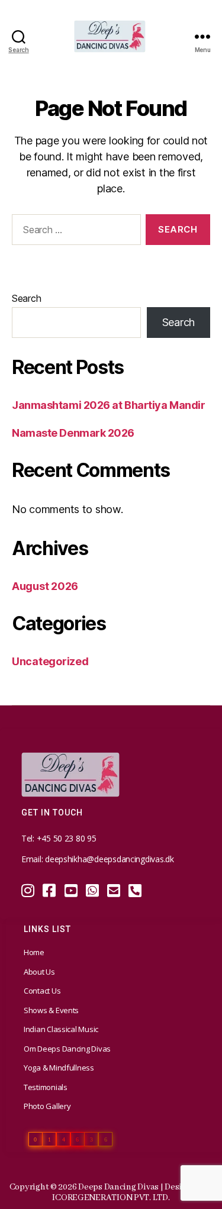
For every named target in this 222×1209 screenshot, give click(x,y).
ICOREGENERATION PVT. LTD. (110, 1197)
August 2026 (45, 586)
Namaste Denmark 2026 (73, 433)
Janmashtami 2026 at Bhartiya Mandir (108, 405)
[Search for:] (74, 232)
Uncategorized (50, 661)
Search (26, 298)
